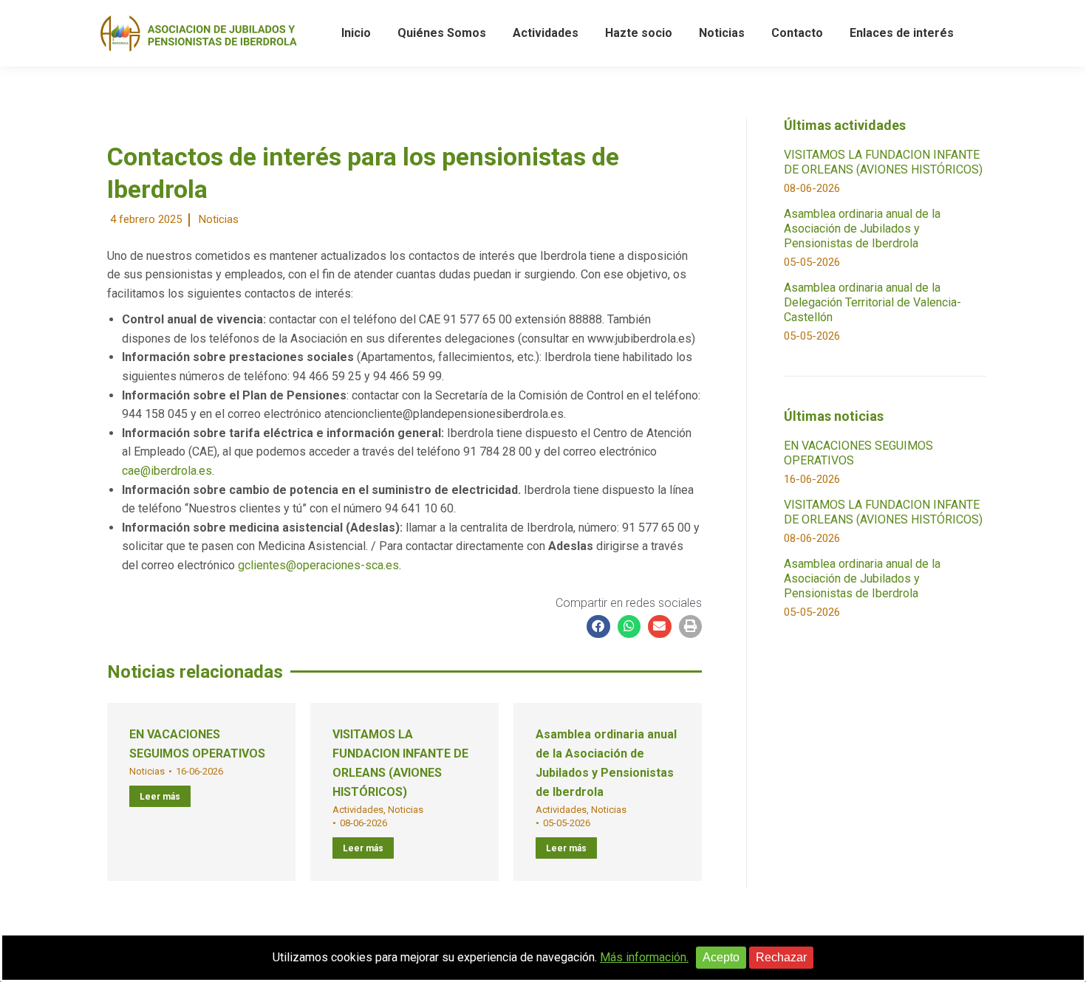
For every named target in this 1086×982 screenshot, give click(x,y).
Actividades (357, 809)
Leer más (160, 797)
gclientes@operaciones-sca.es (318, 565)
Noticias (219, 219)
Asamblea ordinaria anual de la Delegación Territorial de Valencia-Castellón (872, 302)
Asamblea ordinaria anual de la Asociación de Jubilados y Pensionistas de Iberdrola (862, 228)
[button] (598, 627)
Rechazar (781, 957)
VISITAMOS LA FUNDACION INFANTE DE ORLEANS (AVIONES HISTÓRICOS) (883, 162)
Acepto (721, 957)
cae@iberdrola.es (167, 471)
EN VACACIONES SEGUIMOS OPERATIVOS (858, 453)
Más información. (644, 957)
